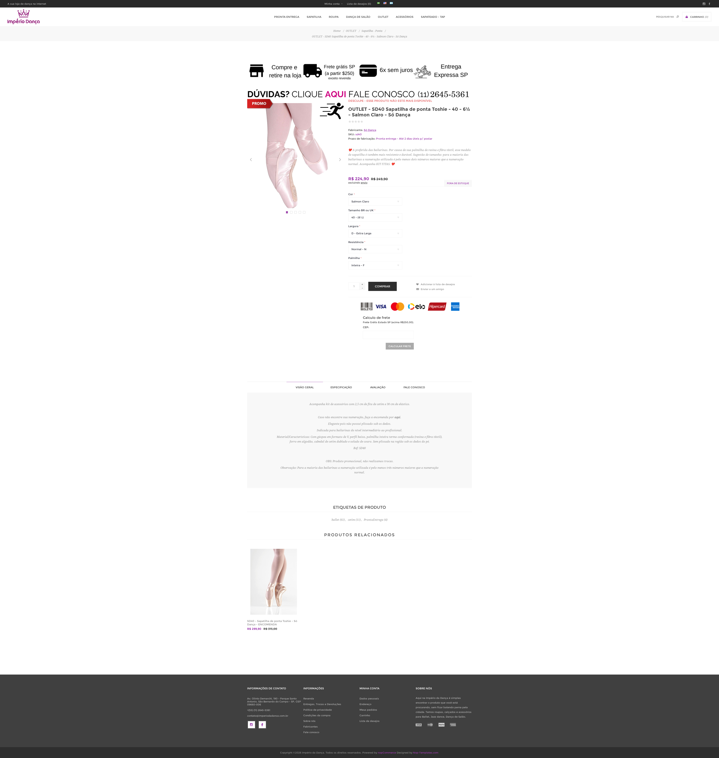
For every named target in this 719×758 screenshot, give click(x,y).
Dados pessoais (369, 698)
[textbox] (665, 16)
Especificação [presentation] (341, 387)
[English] (385, 3)
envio (364, 182)
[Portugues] (379, 3)
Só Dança (370, 130)
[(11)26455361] (359, 94)
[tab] (304, 387)
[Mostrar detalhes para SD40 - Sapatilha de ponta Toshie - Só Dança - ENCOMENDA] (273, 582)
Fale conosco (311, 732)
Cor (351, 194)
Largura (353, 226)
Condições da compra (316, 715)
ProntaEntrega (373, 519)
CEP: (366, 327)
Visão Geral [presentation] (305, 387)
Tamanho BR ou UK (361, 210)
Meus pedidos (368, 709)
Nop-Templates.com (425, 752)
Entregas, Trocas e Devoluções (322, 704)
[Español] (391, 3)
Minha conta (332, 3)
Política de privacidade (317, 709)
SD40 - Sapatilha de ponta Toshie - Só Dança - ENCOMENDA (272, 622)
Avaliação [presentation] (378, 387)
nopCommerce (387, 752)
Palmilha (354, 258)
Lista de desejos (370, 720)
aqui (397, 417)
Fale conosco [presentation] (414, 387)
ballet (335, 519)
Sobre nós (309, 720)
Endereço (365, 704)
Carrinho (365, 715)
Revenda (308, 698)
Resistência (356, 242)
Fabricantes (310, 726)
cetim (351, 519)
